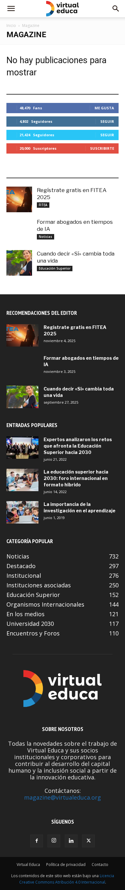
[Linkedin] (71, 841)
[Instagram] (53, 841)
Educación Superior (55, 268)
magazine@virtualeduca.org (62, 797)
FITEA (43, 205)
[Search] (116, 8)
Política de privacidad (66, 864)
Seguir (107, 121)
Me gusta (104, 107)
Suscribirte (102, 148)
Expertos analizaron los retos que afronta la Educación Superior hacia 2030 (78, 446)
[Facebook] (36, 841)
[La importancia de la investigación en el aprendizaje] (22, 512)
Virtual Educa (28, 864)
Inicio (11, 25)
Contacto (100, 864)
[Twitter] (88, 841)
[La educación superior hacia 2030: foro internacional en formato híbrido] (22, 480)
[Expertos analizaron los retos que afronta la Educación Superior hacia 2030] (22, 447)
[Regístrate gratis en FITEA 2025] (19, 199)
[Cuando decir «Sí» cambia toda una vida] (19, 263)
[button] (11, 8)
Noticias (45, 236)
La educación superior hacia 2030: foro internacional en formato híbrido (76, 478)
